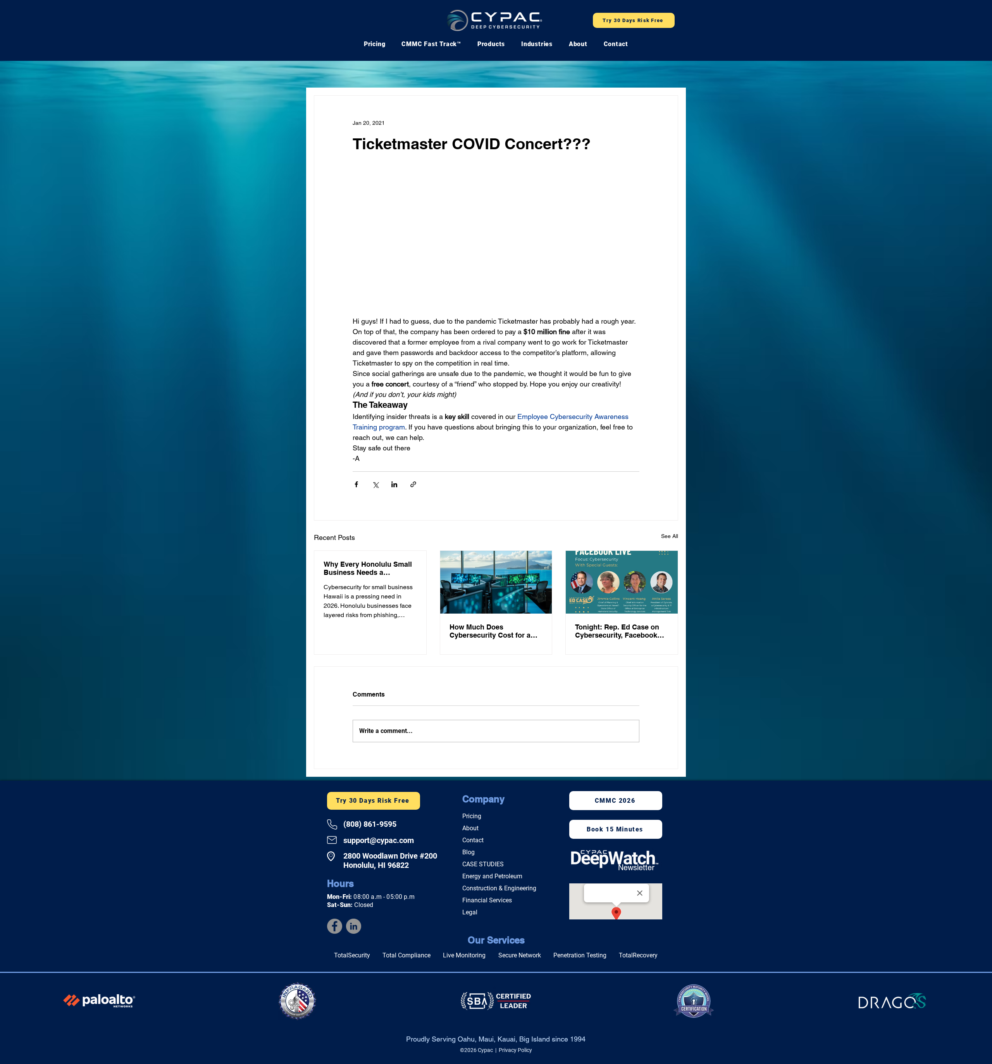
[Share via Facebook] (356, 486)
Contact (473, 841)
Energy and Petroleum (492, 877)
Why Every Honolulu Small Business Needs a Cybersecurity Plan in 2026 (368, 570)
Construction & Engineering (499, 889)
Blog (468, 853)
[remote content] (496, 244)
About (470, 829)
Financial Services (487, 901)
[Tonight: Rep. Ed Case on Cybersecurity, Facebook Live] (622, 583)
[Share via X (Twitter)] (375, 486)
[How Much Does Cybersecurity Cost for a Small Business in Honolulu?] (496, 583)
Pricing (471, 817)
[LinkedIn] (353, 927)
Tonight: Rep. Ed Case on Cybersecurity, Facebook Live (617, 632)
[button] (431, 44)
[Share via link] (413, 486)
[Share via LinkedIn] (394, 486)
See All (669, 538)
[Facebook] (334, 927)
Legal (469, 913)
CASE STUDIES (483, 865)
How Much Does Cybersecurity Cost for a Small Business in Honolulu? (490, 632)
